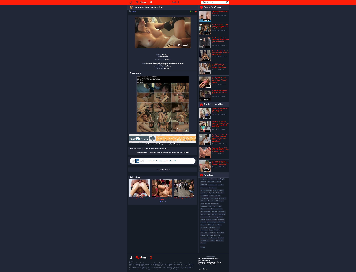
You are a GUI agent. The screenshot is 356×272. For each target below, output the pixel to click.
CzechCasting (214, 198)
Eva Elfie (207, 203)
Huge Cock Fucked (216, 209)
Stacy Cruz (217, 235)
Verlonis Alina (219, 240)
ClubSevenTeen (220, 193)
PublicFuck (217, 230)
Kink (209, 214)
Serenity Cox (212, 232)
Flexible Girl (204, 206)
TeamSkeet (221, 238)
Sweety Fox (204, 238)
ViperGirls (213, 264)
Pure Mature (204, 232)
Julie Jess (214, 211)
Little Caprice (222, 214)
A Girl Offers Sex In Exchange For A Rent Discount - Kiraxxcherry (219, 66)
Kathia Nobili (222, 211)
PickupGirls (211, 225)
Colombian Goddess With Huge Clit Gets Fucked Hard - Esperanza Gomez (220, 149)
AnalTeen (203, 181)
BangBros (221, 184)
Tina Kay (212, 240)
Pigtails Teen (219, 224)
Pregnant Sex (204, 230)
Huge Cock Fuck (205, 208)
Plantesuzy (205, 264)
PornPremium (212, 227)
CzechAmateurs (205, 198)
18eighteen (204, 179)
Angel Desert (210, 181)
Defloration (204, 201)
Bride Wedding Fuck (218, 190)
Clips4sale (211, 193)
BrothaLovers (204, 193)
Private (211, 230)
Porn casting (204, 227)
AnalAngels (221, 179)
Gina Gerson (212, 206)
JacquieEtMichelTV (206, 211)
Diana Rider (211, 201)
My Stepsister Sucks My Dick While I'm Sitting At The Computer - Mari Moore (220, 163)
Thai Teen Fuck (204, 240)
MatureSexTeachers (211, 219)
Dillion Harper (219, 201)
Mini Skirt (203, 222)
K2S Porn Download (204, 260)
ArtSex (204, 185)
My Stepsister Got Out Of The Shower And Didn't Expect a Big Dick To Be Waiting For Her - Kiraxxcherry (219, 138)
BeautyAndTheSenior (206, 190)
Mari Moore (209, 217)
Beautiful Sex (212, 187)
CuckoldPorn (204, 195)
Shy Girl (203, 235)
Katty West (203, 214)
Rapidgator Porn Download (207, 262)
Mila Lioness (221, 219)
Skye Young (210, 235)
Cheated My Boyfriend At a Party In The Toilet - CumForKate (220, 110)
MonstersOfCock (211, 222)
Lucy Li (202, 217)
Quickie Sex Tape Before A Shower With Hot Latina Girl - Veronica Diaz (220, 52)
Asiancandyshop (212, 184)
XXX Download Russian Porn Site (208, 258)
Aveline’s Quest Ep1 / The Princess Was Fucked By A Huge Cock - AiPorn (220, 26)
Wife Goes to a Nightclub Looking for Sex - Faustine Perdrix (219, 92)
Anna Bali (218, 181)
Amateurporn (213, 179)
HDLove (219, 206)
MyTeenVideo (221, 222)
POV (218, 227)
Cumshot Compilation (215, 195)
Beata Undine (204, 187)
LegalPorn (214, 214)
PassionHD (203, 224)
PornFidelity (166, 169)
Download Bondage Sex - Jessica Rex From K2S (161, 161)
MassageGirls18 (218, 217)
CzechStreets (222, 198)
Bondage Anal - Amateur (139, 198)
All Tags (203, 247)
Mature (203, 219)
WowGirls (203, 243)
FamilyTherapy (215, 203)
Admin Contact (202, 269)
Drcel (202, 203)
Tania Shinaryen (212, 238)
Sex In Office (220, 232)
